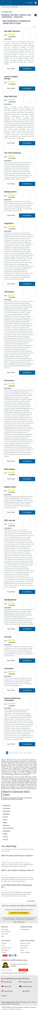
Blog (2, 936)
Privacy (6, 1009)
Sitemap (18, 1009)
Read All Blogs (31, 901)
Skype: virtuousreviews (19, 922)
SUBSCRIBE (23, 970)
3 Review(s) (11, 297)
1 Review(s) (11, 705)
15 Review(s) (12, 84)
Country (3, 952)
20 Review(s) (12, 36)
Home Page (4, 929)
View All (5, 839)
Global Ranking (24, 929)
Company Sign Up (6, 947)
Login (3, 945)
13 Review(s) (12, 102)
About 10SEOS (5, 931)
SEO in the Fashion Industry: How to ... (17, 871)
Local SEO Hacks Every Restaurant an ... (16, 886)
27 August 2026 (6, 12)
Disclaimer (12, 1009)
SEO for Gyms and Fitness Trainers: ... (17, 857)
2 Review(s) (11, 605)
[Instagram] (15, 955)
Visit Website (27, 68)
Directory (4, 943)
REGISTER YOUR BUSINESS (19, 913)
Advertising (23, 947)
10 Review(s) (12, 158)
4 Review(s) (11, 674)
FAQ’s (22, 950)
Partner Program (25, 952)
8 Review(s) (11, 197)
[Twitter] (12, 955)
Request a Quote (25, 943)
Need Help (4, 934)
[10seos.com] (6, 2)
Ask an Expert (24, 945)
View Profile (11, 68)
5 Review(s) (11, 474)
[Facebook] (10, 955)
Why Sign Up (5, 950)
